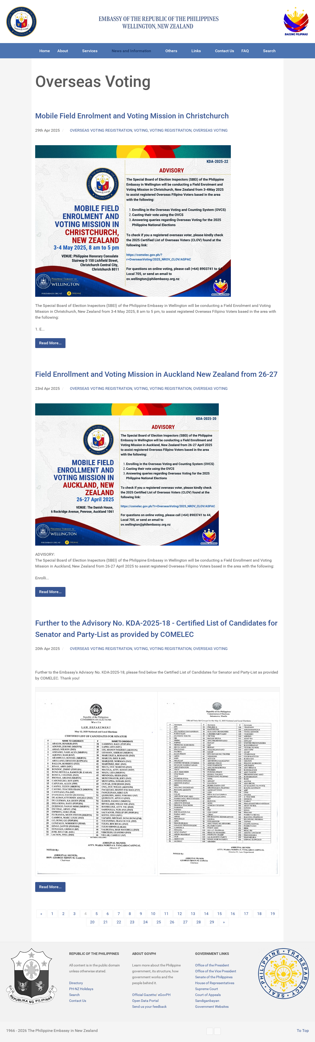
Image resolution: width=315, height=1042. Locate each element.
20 (92, 922)
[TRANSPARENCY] (283, 973)
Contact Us (77, 1001)
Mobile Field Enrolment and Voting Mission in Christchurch (132, 115)
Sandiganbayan (207, 1001)
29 (212, 922)
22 (119, 922)
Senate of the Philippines (214, 977)
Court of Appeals (208, 995)
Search (74, 995)
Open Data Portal (145, 1001)
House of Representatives (214, 983)
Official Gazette (144, 995)
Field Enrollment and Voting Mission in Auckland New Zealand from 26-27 (156, 374)
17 (246, 913)
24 (145, 922)
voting (141, 130)
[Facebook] (217, 1031)
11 (166, 913)
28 (198, 922)
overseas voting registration (101, 130)
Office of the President (212, 965)
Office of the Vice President (215, 971)
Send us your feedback (149, 1007)
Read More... (50, 343)
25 (159, 922)
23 (132, 922)
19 (272, 913)
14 (206, 913)
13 (193, 913)
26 (172, 922)
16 (233, 913)
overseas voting (210, 130)
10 (153, 913)
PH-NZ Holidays (81, 989)
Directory (76, 983)
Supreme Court (206, 989)
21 (105, 922)
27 (185, 922)
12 (179, 913)
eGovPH (164, 995)
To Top (302, 1030)
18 (259, 913)
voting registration (170, 130)
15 (219, 913)
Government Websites (212, 1007)
